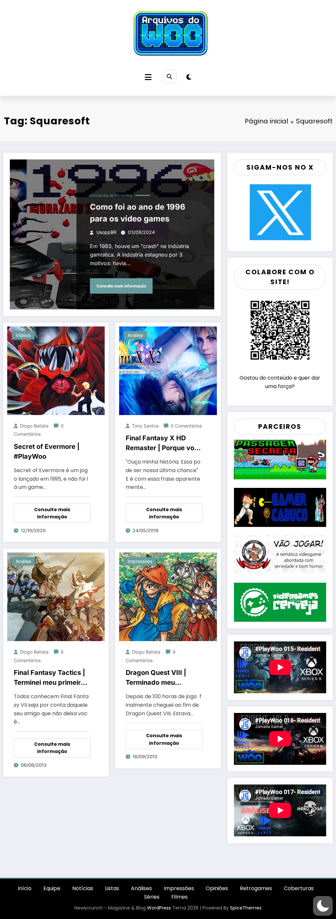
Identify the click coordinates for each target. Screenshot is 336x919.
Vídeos (23, 335)
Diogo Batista (34, 425)
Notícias (82, 888)
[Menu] (148, 77)
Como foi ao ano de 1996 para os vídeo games (137, 212)
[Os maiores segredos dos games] (280, 459)
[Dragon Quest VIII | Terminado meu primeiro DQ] (168, 596)
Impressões (140, 561)
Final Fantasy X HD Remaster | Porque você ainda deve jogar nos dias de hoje (164, 443)
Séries (151, 897)
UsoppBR (106, 232)
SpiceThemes (246, 908)
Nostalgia (99, 196)
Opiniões (217, 888)
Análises (141, 888)
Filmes (179, 897)
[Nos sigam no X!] (280, 212)
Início (25, 888)
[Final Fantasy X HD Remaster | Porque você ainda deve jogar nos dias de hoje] (168, 370)
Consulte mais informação (121, 285)
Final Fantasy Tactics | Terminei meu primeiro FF (49, 678)
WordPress (159, 908)
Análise (135, 335)
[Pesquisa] (169, 77)
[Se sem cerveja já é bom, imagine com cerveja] (280, 601)
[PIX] (280, 329)
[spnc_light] (188, 77)
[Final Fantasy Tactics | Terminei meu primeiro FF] (56, 596)
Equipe (51, 888)
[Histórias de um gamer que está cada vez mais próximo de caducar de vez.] (280, 507)
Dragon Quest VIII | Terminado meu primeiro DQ (156, 678)
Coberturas (299, 888)
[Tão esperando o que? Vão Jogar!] (280, 554)
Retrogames (121, 196)
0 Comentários (186, 425)
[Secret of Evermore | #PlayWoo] (56, 370)
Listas (112, 888)
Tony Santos (145, 425)
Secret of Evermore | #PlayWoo (46, 451)
